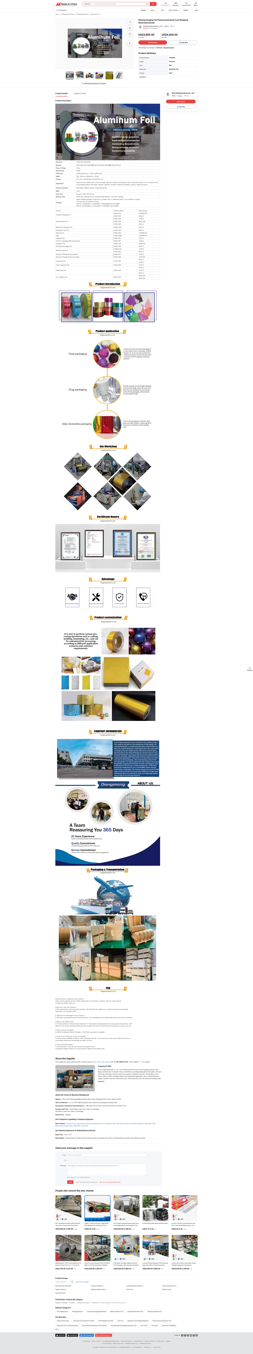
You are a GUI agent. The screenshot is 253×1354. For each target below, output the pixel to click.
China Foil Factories (63, 1321)
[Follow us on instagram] (188, 1335)
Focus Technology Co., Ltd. (112, 1347)
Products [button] (87, 4)
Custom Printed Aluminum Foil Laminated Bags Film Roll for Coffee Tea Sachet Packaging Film (155, 1265)
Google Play (72, 1335)
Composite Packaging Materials (96, 1311)
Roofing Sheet (68, 1126)
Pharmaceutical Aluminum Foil (161, 1321)
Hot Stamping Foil (62, 1311)
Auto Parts (129, 1289)
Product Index (160, 1341)
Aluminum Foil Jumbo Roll (63, 1286)
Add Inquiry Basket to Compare (95, 83)
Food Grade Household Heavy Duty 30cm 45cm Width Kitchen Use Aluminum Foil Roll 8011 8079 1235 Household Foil (126, 1225)
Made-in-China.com (118, 1343)
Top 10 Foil (144, 1325)
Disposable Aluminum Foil (135, 1311)
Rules (196, 10)
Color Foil (120, 1321)
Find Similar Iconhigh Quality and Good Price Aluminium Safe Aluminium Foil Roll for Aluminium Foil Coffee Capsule (125, 1265)
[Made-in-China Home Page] (66, 4)
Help (162, 10)
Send (70, 1182)
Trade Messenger (86, 1335)
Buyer (152, 10)
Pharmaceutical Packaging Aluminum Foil (123, 1325)
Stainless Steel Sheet (130, 1123)
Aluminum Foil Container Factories (83, 1321)
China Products (96, 1341)
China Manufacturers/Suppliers (110, 1341)
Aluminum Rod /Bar (83, 1123)
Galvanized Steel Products (134, 1286)
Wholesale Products (126, 1341)
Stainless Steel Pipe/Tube (146, 1123)
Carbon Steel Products (169, 1286)
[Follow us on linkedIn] (197, 1335)
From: (64, 1155)
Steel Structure (166, 1289)
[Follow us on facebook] (182, 1335)
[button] (147, 4)
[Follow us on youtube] (191, 1335)
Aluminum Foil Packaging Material (137, 1321)
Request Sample (169, 47)
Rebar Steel (59, 1126)
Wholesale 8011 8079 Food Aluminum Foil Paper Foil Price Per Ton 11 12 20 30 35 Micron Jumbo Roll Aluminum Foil (68, 1265)
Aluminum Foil (95, 14)
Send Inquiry (152, 42)
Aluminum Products (97, 1286)
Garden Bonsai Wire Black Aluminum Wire (155, 1223)
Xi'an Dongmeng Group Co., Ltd (152, 26)
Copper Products (60, 1289)
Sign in (196, 5)
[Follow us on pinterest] (194, 1335)
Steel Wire (84, 1126)
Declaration (147, 1347)
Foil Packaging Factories (105, 1321)
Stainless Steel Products (98, 1289)
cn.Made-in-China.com (145, 1343)
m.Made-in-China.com (131, 1343)
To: (65, 1160)
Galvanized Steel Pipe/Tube (114, 1123)
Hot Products (86, 1341)
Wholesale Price (138, 1341)
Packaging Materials (82, 14)
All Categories (62, 10)
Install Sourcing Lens (104, 1335)
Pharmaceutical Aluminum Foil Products (94, 1325)
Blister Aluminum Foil (116, 1311)
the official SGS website (102, 1062)
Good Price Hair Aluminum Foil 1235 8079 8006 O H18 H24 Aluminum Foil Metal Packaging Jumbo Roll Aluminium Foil (97, 1265)
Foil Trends (154, 1325)
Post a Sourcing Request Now (110, 1182)
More (57, 1329)
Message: (63, 1166)
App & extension (173, 10)
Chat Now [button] (184, 42)
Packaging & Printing (67, 14)
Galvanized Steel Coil (97, 1123)
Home (57, 14)
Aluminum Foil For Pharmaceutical (67, 1325)
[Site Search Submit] (153, 4)
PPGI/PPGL (77, 1126)
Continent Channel (149, 1341)
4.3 (174, 96)
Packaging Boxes (77, 1311)
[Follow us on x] (185, 1335)
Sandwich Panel (60, 1293)
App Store (60, 1335)
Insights (168, 1341)
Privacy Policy (156, 1347)
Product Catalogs (83, 1282)
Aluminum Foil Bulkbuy (169, 1325)
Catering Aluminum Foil (154, 1311)
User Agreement (137, 1347)
